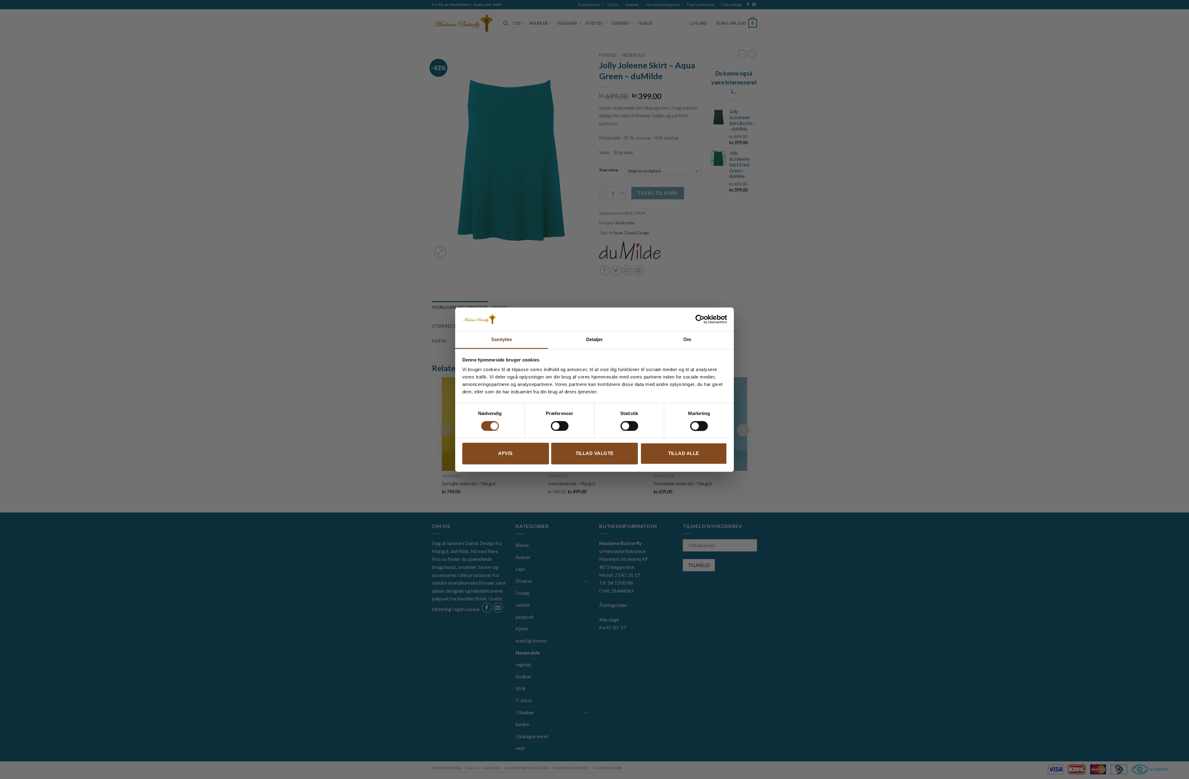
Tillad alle (683, 453)
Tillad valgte (595, 453)
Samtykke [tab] (501, 339)
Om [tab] (687, 339)
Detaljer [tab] (594, 339)
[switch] (559, 426)
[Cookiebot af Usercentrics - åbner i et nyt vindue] (700, 319)
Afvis (505, 453)
